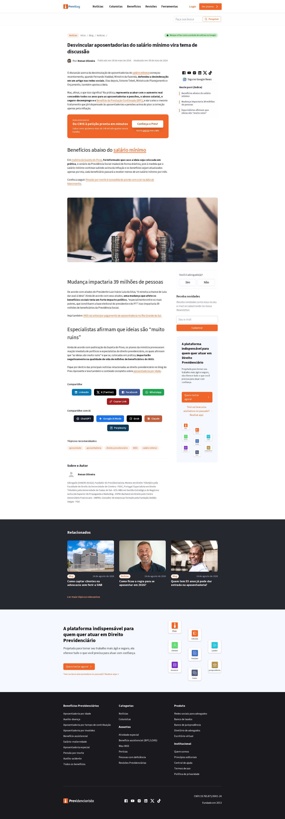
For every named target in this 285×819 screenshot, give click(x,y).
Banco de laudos (183, 719)
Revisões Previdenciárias (132, 762)
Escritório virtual (183, 736)
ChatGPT (86, 418)
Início (83, 35)
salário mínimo (141, 73)
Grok (136, 418)
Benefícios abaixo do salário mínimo (196, 95)
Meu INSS (124, 746)
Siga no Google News (200, 79)
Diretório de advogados (187, 730)
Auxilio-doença (71, 719)
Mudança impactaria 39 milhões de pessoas (198, 103)
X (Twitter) (107, 392)
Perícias (123, 751)
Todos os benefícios (74, 764)
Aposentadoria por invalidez (79, 730)
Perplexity (120, 428)
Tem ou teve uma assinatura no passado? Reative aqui (196, 411)
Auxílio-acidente (72, 758)
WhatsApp (155, 392)
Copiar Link (120, 401)
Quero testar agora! (191, 397)
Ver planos (208, 6)
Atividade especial (129, 734)
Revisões (151, 6)
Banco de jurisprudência (187, 724)
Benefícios (134, 6)
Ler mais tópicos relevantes (83, 597)
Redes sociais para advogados (190, 713)
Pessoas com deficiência (132, 757)
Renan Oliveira (86, 61)
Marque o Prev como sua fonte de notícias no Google (193, 35)
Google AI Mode (112, 418)
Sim (188, 282)
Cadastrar (197, 328)
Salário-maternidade (75, 741)
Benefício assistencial (75, 736)
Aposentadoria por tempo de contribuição (87, 724)
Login (192, 6)
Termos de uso (182, 768)
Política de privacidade (186, 774)
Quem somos (181, 751)
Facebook (131, 392)
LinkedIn (84, 392)
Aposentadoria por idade (77, 713)
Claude (155, 418)
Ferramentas (169, 6)
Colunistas (116, 6)
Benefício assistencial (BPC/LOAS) (138, 740)
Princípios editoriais (185, 757)
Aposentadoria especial (76, 747)
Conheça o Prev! (147, 124)
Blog (91, 35)
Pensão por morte (73, 752)
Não (206, 282)
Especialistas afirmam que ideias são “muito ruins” (195, 112)
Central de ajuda (183, 762)
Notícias (98, 6)
